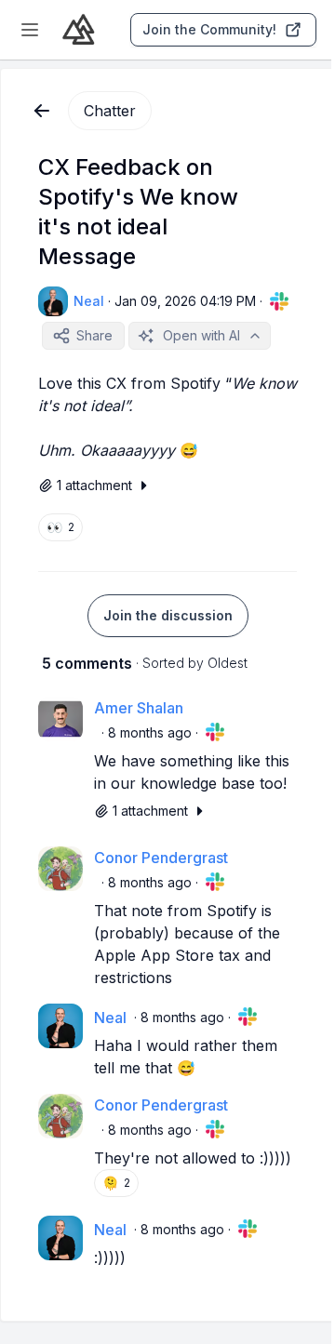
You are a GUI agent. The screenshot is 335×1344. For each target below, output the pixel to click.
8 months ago (150, 732)
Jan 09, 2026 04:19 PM (185, 301)
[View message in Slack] (279, 301)
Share (94, 335)
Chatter (110, 110)
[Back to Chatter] (41, 110)
